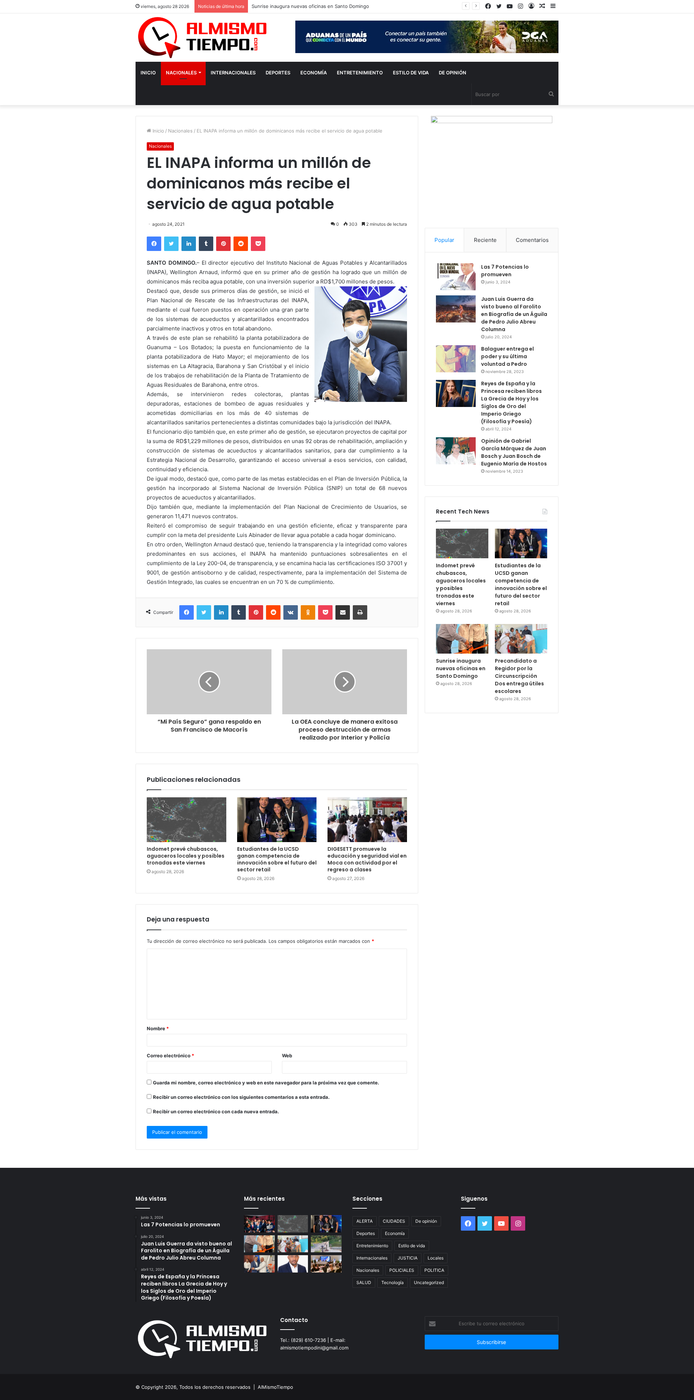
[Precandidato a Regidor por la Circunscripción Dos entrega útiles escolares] (521, 639)
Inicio (148, 72)
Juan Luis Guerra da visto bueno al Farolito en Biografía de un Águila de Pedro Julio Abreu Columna (514, 314)
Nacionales (181, 72)
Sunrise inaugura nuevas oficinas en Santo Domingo (310, 6)
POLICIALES (401, 1270)
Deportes (278, 72)
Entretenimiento (360, 72)
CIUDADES (394, 1221)
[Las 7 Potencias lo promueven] (456, 276)
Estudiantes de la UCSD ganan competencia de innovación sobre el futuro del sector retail (277, 859)
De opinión (452, 72)
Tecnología (392, 1282)
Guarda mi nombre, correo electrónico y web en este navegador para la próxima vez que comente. (266, 1082)
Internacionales (233, 72)
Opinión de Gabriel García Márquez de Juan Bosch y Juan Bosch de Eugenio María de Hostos (514, 452)
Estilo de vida (411, 72)
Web (287, 1055)
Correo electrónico (170, 1055)
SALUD (363, 1282)
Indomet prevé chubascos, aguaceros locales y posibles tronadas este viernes (185, 855)
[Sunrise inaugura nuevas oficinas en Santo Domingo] (462, 639)
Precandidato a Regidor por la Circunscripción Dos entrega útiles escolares (519, 676)
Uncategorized (429, 1282)
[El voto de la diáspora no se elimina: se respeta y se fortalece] (293, 1264)
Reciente (485, 240)
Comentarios (532, 240)
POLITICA (434, 1270)
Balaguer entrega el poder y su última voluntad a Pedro (507, 356)
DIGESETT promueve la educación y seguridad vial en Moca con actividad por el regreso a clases (367, 859)
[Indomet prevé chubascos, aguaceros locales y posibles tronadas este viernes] (186, 819)
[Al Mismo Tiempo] (202, 37)
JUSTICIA (407, 1258)
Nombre (158, 1028)
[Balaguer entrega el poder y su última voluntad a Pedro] (456, 358)
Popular (444, 240)
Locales (436, 1258)
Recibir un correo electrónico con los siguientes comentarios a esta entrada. (241, 1097)
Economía (313, 72)
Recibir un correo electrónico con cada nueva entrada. (216, 1111)
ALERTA (364, 1221)
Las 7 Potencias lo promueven (505, 270)
